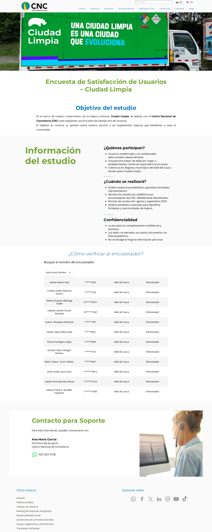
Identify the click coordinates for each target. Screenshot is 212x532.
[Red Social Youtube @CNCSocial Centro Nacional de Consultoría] (176, 499)
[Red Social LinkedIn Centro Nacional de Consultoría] (159, 499)
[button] (95, 8)
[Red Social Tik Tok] (185, 499)
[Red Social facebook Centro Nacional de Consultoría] (142, 499)
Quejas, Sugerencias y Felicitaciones (35, 524)
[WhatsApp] (35, 455)
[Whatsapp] (133, 499)
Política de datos (25, 502)
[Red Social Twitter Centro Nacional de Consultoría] (150, 499)
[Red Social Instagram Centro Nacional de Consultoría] (168, 499)
